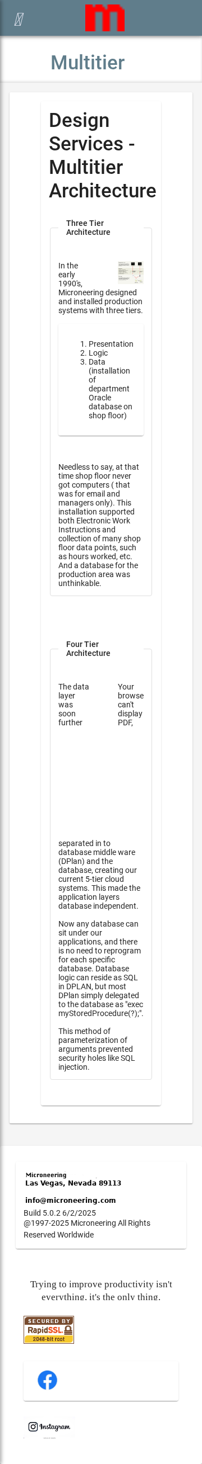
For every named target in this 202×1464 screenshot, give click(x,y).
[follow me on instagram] (49, 1436)
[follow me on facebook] (47, 1388)
